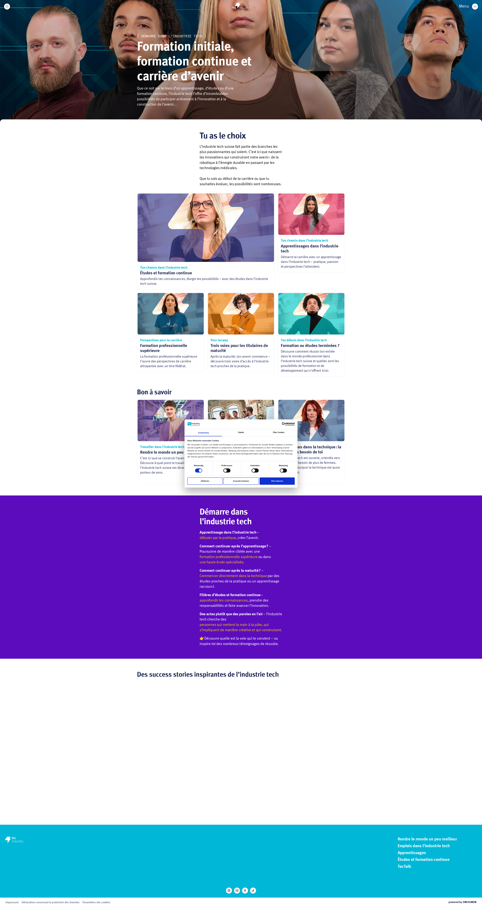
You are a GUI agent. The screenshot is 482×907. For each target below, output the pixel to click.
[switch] (226, 471)
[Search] (7, 7)
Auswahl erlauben (241, 481)
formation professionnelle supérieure (228, 557)
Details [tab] (241, 432)
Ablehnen (205, 481)
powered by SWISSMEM (462, 902)
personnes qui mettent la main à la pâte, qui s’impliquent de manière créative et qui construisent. (241, 627)
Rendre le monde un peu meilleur (427, 839)
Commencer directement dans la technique (233, 576)
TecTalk (404, 867)
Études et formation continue (423, 860)
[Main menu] (475, 7)
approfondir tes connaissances (224, 600)
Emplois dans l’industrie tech (424, 846)
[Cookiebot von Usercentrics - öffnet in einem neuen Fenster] (284, 424)
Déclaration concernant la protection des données (50, 902)
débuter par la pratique (218, 538)
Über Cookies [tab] (278, 432)
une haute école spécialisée (221, 562)
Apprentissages (412, 853)
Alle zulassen (277, 481)
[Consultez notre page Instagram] (229, 891)
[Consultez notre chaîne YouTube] (237, 891)
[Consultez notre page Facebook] (245, 891)
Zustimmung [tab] (203, 433)
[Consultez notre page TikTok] (253, 891)
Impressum (12, 902)
